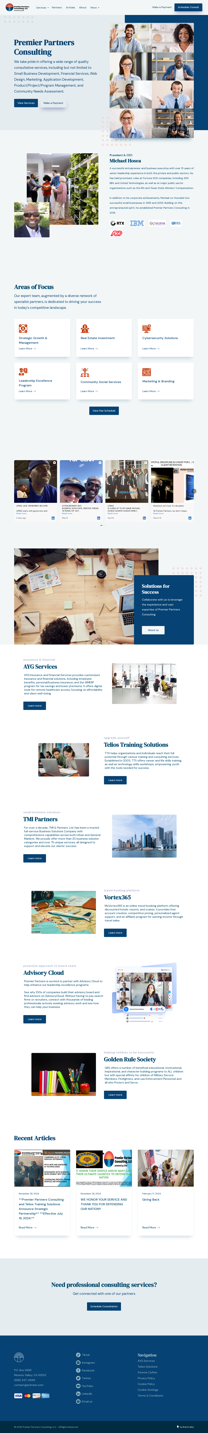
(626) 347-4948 (24, 1380)
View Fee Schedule (104, 410)
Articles (70, 7)
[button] (42, 8)
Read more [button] (21, 513)
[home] (17, 7)
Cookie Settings (148, 1390)
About (82, 7)
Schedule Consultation (104, 1306)
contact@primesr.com (28, 1385)
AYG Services (146, 1361)
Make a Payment (162, 7)
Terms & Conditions (150, 1395)
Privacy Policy (146, 1378)
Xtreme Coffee (147, 1372)
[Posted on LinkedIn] (53, 518)
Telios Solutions (148, 1366)
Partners (57, 7)
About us (153, 630)
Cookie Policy (146, 1384)
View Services (26, 103)
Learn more (35, 705)
